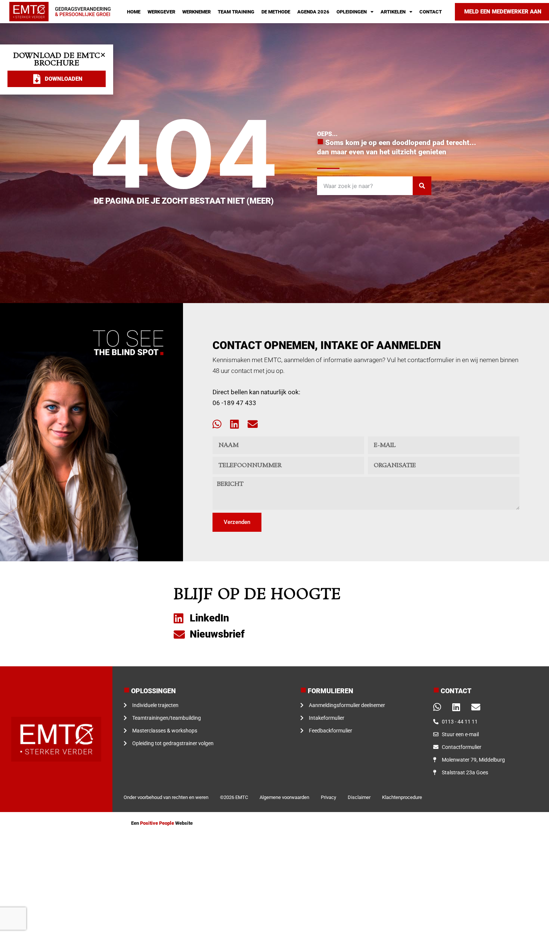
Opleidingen (351, 12)
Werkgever (161, 12)
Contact (430, 12)
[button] (103, 55)
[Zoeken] (422, 185)
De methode (275, 12)
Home (133, 12)
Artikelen (393, 12)
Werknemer (196, 12)
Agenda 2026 (313, 12)
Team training (236, 12)
